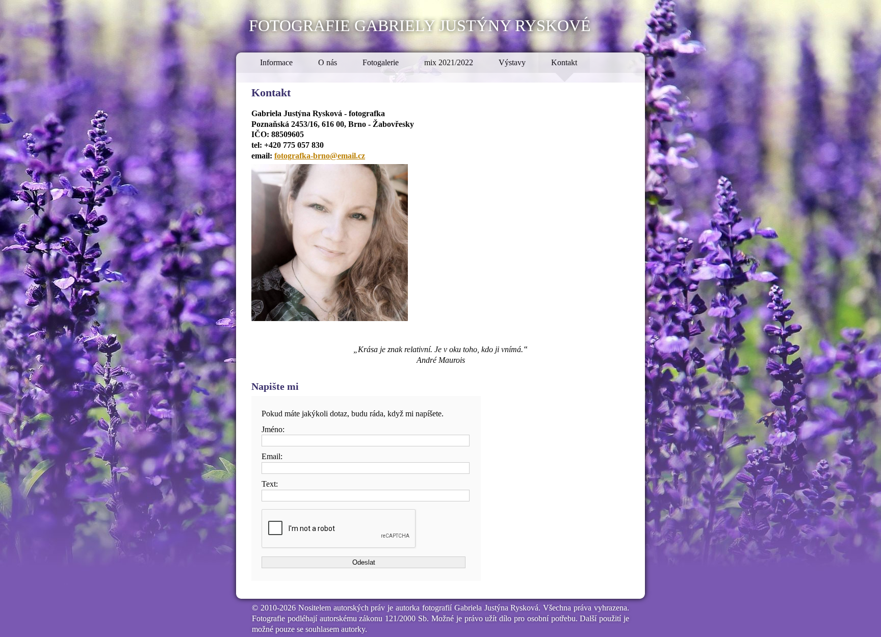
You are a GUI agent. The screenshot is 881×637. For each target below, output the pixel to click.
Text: (270, 484)
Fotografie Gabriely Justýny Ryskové (420, 23)
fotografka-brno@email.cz (319, 155)
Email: (272, 456)
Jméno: (273, 429)
